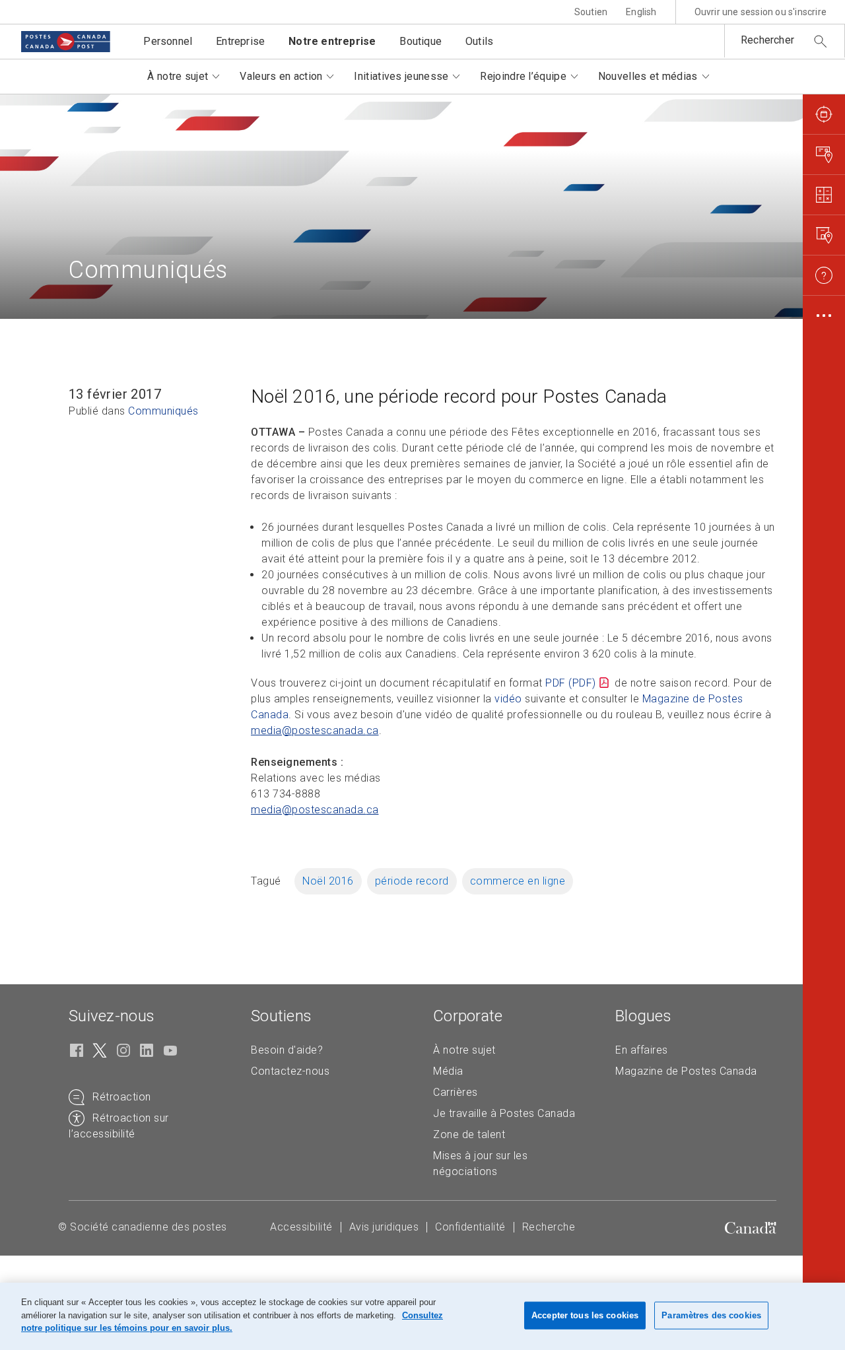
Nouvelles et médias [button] (648, 76)
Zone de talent (469, 1134)
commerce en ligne (518, 881)
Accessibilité (301, 1227)
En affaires (641, 1050)
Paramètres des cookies (711, 1315)
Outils (479, 41)
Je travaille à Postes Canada (504, 1113)
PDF (570, 683)
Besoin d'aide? (287, 1050)
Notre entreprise (332, 41)
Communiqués (163, 411)
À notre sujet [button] (177, 76)
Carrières (455, 1092)
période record (412, 881)
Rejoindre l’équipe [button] (523, 76)
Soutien (590, 12)
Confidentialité (470, 1227)
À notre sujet (464, 1050)
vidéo (508, 698)
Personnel (167, 41)
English (641, 12)
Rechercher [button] (767, 40)
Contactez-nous (290, 1071)
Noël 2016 (328, 881)
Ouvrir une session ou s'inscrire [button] (760, 12)
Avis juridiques (384, 1227)
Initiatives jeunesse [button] (401, 76)
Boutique (420, 41)
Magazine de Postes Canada (686, 1071)
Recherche (549, 1227)
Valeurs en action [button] (281, 76)
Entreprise (240, 41)
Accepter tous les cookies (584, 1315)
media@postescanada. (315, 730)
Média (448, 1071)
